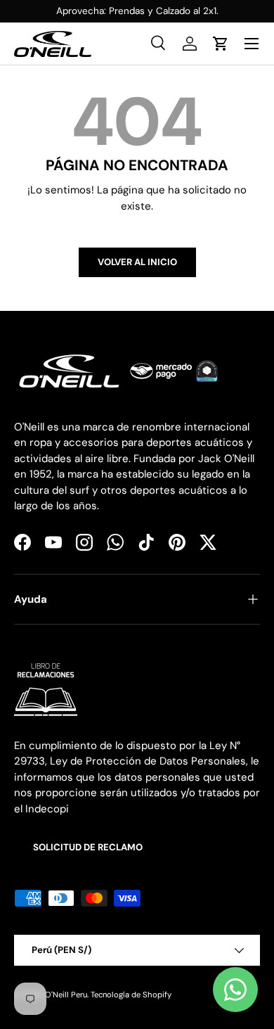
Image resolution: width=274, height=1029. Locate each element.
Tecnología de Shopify (131, 994)
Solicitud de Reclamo (88, 847)
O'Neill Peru (66, 994)
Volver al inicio (137, 262)
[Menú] (251, 43)
